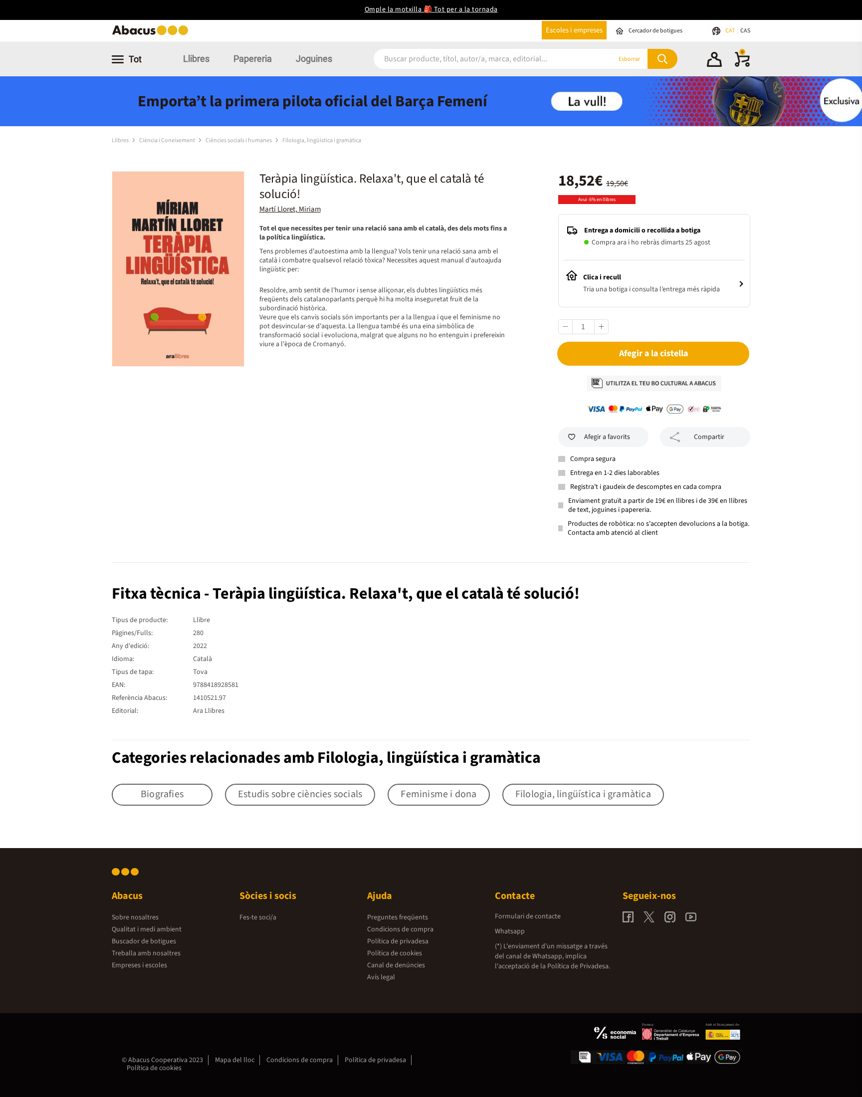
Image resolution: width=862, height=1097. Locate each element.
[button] (714, 60)
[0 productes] (742, 64)
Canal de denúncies (396, 965)
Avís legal (381, 977)
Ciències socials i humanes (239, 140)
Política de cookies (394, 953)
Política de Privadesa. (578, 966)
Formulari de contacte (528, 916)
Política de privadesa (398, 941)
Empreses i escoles (139, 965)
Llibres (196, 58)
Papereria (252, 58)
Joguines (314, 58)
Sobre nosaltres (135, 917)
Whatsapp (510, 931)
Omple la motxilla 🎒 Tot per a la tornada (431, 9)
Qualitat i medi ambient (147, 929)
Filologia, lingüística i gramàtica (321, 140)
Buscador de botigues (144, 941)
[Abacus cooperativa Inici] (153, 34)
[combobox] (480, 59)
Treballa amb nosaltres (146, 953)
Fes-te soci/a (257, 917)
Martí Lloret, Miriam (290, 209)
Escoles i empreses (574, 30)
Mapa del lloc (234, 1060)
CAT (730, 30)
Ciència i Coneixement (167, 140)
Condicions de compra (400, 929)
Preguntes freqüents (397, 917)
